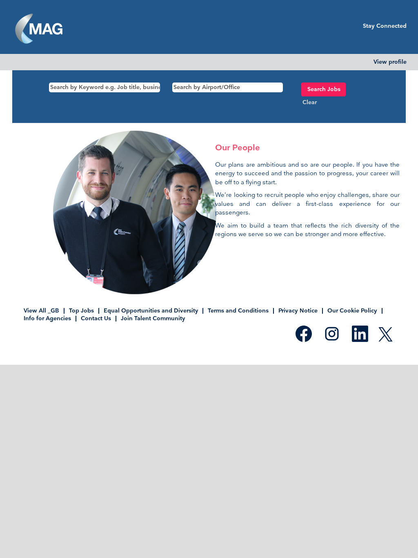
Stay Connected (385, 25)
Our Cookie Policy (352, 310)
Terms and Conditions (238, 310)
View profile (390, 62)
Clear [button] (309, 102)
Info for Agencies (47, 318)
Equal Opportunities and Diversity (151, 310)
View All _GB (41, 310)
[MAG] (39, 29)
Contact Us (96, 318)
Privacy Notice (298, 310)
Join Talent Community (153, 318)
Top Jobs (81, 310)
